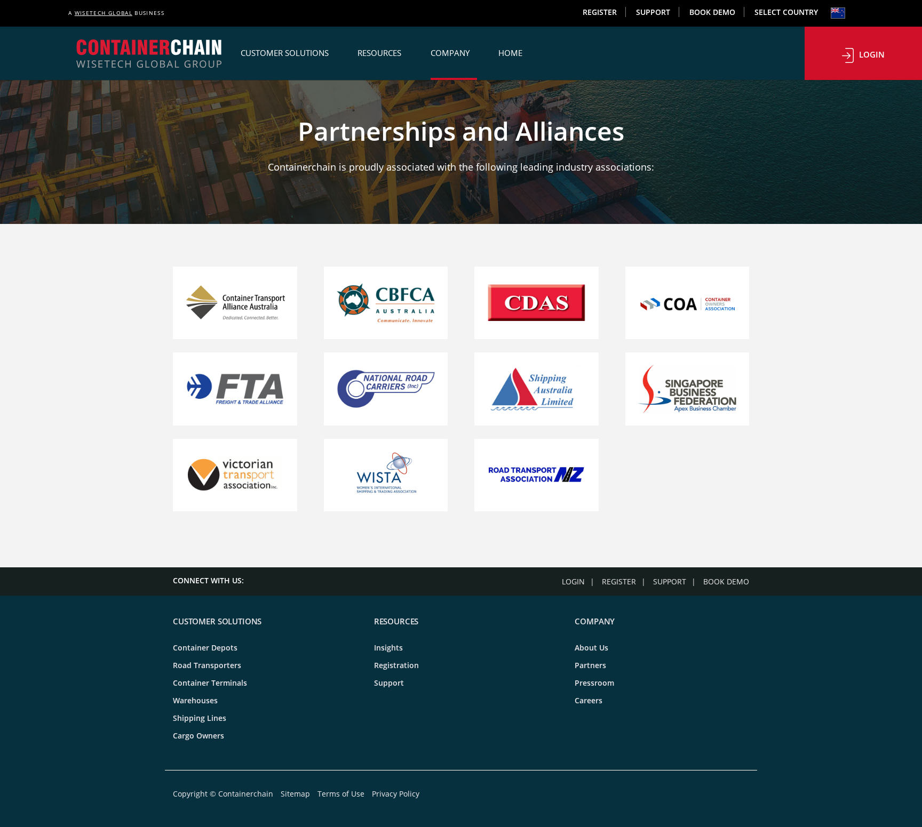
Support (653, 12)
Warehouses (195, 700)
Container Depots (205, 648)
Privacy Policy (395, 794)
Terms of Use (340, 794)
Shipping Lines (199, 718)
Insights (388, 648)
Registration (396, 665)
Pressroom (594, 683)
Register (600, 12)
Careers (588, 700)
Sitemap (295, 794)
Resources (380, 52)
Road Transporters (207, 665)
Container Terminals (210, 683)
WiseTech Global (103, 13)
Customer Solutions (286, 52)
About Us (591, 648)
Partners (590, 665)
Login (872, 54)
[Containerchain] (148, 53)
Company (451, 52)
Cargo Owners (198, 735)
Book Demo (712, 12)
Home (510, 52)
